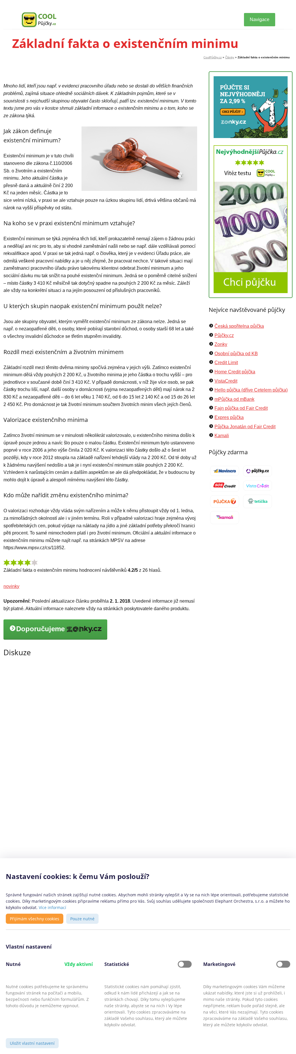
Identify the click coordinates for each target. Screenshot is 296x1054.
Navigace (259, 19)
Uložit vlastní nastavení (32, 1043)
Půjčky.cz (224, 335)
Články (229, 57)
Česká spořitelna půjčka (239, 326)
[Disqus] (100, 745)
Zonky (220, 344)
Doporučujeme (41, 629)
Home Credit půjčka (234, 371)
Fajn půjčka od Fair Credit (241, 408)
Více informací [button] (52, 907)
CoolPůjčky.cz (213, 57)
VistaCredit (225, 381)
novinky (11, 586)
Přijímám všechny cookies (34, 918)
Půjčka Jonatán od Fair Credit (244, 426)
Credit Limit (226, 362)
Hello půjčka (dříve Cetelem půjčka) (251, 390)
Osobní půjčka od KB (236, 353)
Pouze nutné (82, 918)
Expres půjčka (229, 417)
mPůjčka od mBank (234, 399)
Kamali (221, 435)
